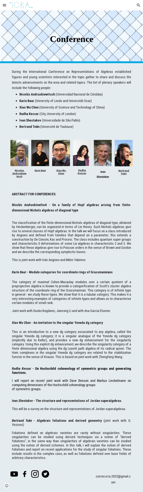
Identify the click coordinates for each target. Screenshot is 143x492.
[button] (4, 5)
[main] (71, 36)
